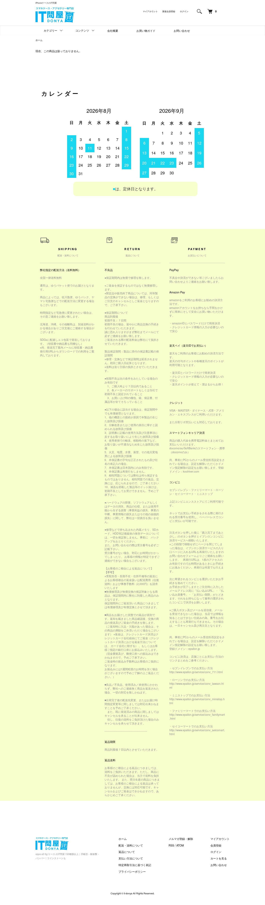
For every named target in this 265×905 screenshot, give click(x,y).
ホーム (39, 40)
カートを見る (218, 858)
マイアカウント (150, 11)
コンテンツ (82, 30)
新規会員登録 (168, 11)
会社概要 (112, 31)
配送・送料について (131, 845)
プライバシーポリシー (132, 871)
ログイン (184, 11)
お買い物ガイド (145, 31)
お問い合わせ (182, 31)
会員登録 (215, 845)
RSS (171, 845)
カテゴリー (50, 30)
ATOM (180, 845)
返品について (127, 852)
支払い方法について (131, 858)
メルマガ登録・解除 (181, 839)
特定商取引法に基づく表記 (135, 865)
